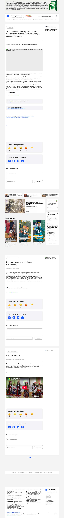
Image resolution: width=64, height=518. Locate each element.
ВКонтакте (27, 116)
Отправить (38, 181)
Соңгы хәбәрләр (22, 472)
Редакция (53, 19)
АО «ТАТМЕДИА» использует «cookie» (15, 513)
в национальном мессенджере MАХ (16, 108)
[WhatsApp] (22, 161)
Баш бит (9, 19)
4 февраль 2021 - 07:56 (10, 268)
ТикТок (32, 116)
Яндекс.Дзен (25, 117)
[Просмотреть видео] (11, 231)
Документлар (38, 472)
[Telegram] (18, 161)
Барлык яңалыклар (52, 243)
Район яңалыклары (12, 257)
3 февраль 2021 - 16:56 (10, 359)
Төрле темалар (48, 472)
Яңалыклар (10, 27)
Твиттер (20, 117)
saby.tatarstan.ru (13, 292)
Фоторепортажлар (38, 19)
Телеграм (21, 116)
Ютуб (7, 117)
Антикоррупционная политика (13, 512)
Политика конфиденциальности (14, 515)
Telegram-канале (12, 102)
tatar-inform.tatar (15, 94)
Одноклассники (13, 117)
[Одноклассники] (13, 161)
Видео (47, 19)
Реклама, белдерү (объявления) (22, 19)
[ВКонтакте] (9, 161)
